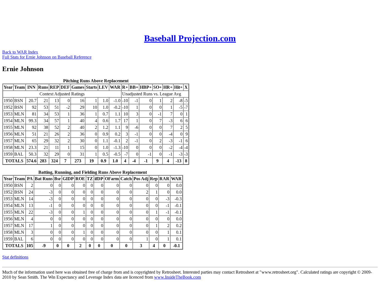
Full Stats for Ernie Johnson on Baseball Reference (47, 57)
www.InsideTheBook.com (177, 277)
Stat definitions (15, 257)
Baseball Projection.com (190, 38)
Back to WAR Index (20, 52)
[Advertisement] (103, 14)
